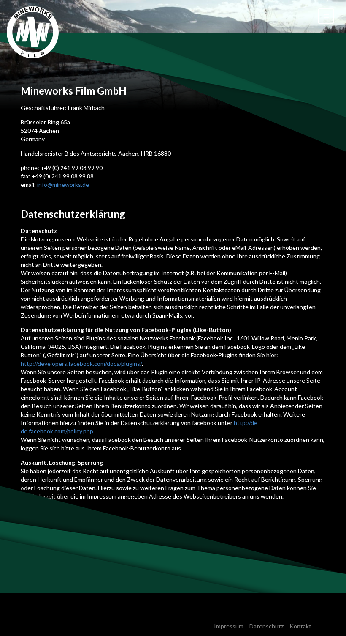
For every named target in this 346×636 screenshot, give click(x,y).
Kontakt (300, 626)
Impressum (228, 626)
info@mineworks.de (63, 184)
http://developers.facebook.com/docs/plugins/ (81, 363)
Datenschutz (266, 626)
